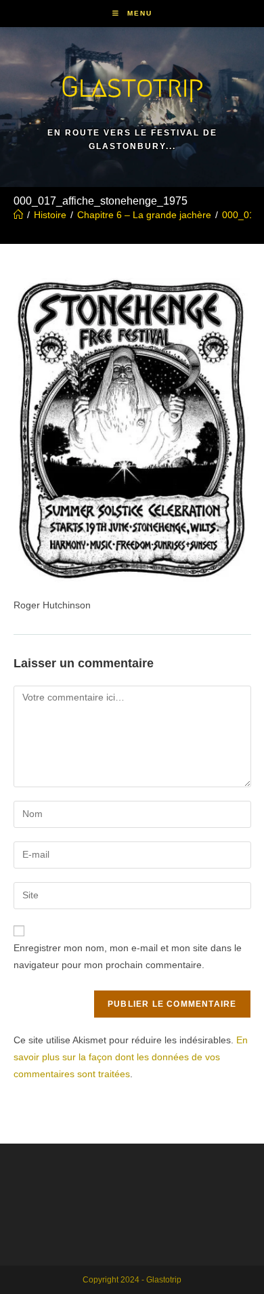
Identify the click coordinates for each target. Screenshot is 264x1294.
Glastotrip (132, 86)
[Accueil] (18, 214)
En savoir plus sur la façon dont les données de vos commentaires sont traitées (131, 1057)
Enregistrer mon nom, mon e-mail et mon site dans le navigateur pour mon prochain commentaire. (128, 956)
